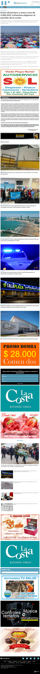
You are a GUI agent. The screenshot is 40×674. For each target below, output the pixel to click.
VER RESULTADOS (20, 383)
